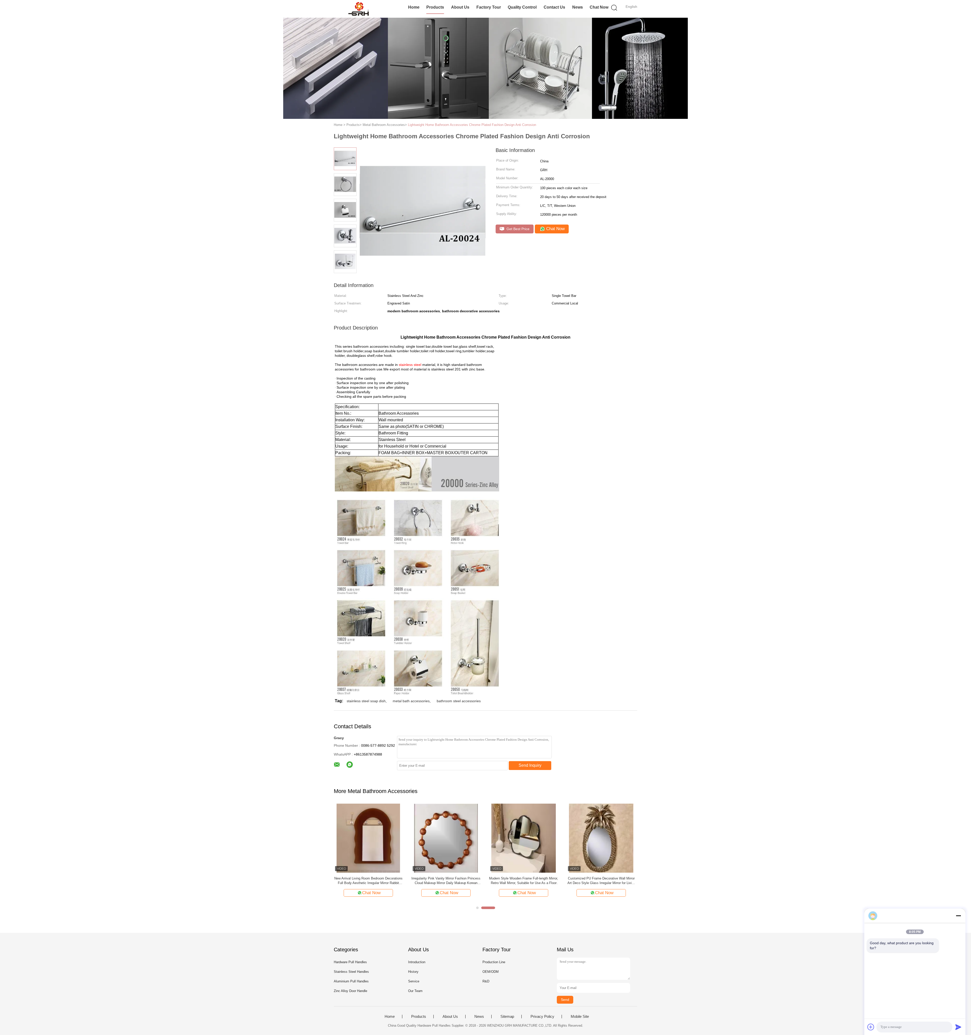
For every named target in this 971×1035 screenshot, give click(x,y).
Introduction (416, 962)
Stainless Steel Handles (351, 972)
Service (413, 981)
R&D (485, 981)
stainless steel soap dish (366, 701)
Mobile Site (580, 1016)
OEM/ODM (490, 972)
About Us (460, 7)
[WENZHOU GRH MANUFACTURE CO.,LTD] (358, 9)
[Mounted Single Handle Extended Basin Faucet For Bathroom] (523, 837)
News (577, 7)
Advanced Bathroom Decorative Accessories (368, 878)
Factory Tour (488, 7)
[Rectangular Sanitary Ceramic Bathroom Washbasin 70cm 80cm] (445, 837)
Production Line (493, 962)
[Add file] (870, 1026)
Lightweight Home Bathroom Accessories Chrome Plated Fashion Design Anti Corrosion (472, 125)
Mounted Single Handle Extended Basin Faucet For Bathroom (524, 880)
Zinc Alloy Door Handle (350, 991)
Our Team (415, 991)
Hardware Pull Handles (350, 962)
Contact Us (554, 7)
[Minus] (958, 916)
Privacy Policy (542, 1016)
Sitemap (507, 1016)
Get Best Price (517, 229)
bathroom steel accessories (459, 701)
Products (435, 7)
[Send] (958, 1026)
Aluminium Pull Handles (351, 981)
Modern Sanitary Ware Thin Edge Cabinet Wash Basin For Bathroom (601, 880)
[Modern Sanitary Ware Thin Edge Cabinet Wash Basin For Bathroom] (601, 837)
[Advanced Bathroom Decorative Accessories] (368, 837)
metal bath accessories (411, 701)
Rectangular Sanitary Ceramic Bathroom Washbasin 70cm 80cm (445, 880)
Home (414, 7)
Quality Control (522, 7)
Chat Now (599, 7)
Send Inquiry (530, 765)
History (413, 972)
